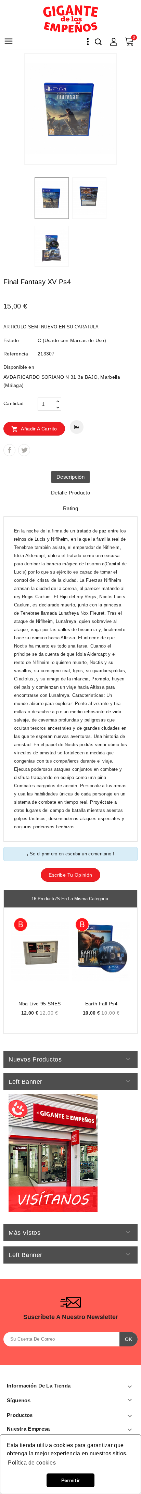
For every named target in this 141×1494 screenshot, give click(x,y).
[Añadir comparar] (77, 427)
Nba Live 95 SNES (39, 1003)
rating (70, 508)
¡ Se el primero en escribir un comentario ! (70, 853)
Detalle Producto (70, 492)
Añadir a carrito (34, 429)
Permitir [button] (70, 1480)
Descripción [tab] (70, 477)
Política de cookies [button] (32, 1463)
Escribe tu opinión (70, 875)
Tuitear (24, 450)
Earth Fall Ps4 (101, 1003)
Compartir (9, 450)
